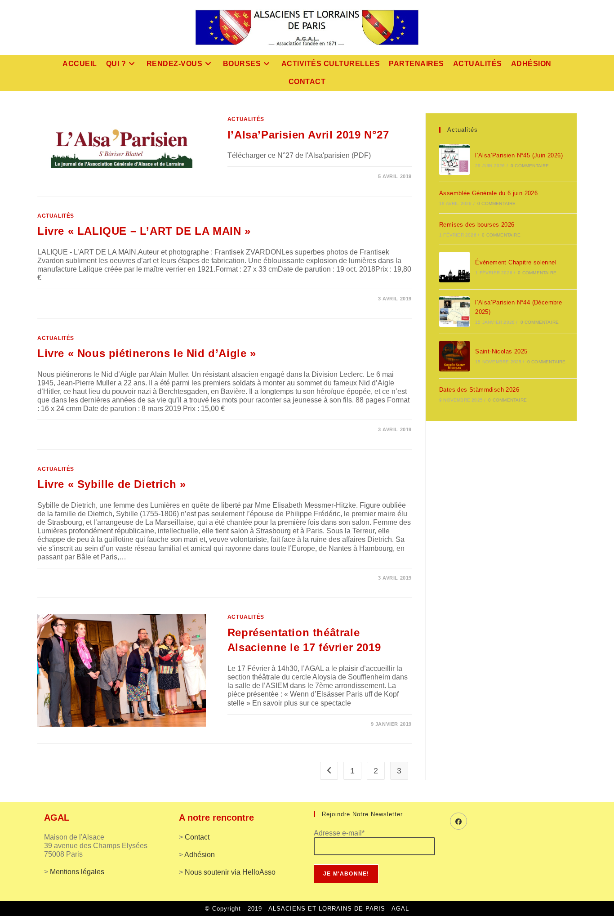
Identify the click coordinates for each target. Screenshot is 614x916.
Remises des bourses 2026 (477, 224)
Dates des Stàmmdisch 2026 (479, 389)
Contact (197, 837)
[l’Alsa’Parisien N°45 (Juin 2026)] (454, 159)
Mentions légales (77, 872)
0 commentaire (530, 165)
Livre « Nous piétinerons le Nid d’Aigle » (146, 353)
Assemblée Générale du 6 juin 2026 (488, 193)
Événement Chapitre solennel (515, 262)
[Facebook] (458, 821)
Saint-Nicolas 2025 (501, 351)
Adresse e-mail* (339, 833)
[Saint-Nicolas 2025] (454, 356)
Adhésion (199, 854)
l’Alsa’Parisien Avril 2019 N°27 (308, 135)
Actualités (245, 119)
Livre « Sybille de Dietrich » (111, 484)
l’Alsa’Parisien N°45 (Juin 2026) (519, 155)
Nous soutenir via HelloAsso (230, 872)
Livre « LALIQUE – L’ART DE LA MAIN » (144, 231)
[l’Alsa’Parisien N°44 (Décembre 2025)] (454, 311)
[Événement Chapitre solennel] (454, 267)
